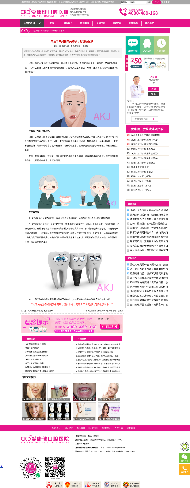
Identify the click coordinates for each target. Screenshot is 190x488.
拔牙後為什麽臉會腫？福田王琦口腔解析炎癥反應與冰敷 (98, 371)
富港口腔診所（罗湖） (141, 190)
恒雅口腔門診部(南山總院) (143, 162)
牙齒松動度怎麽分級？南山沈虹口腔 (149, 295)
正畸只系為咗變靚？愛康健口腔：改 (149, 282)
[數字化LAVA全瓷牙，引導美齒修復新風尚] (84, 411)
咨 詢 (153, 89)
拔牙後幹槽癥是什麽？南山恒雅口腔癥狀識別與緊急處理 (98, 367)
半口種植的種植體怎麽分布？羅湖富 (149, 300)
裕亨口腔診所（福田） (141, 176)
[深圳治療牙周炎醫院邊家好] (109, 411)
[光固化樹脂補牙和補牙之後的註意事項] (59, 411)
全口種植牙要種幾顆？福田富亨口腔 (149, 304)
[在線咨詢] (133, 45)
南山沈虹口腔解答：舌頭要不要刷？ (149, 228)
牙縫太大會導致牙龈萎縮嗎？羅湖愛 (149, 210)
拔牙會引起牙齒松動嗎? (34, 363)
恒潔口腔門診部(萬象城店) (143, 149)
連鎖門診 (117, 23)
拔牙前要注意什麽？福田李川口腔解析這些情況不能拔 (97, 356)
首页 (46, 31)
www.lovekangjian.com (115, 448)
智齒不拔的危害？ (32, 348)
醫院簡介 (68, 23)
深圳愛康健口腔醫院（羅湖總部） (146, 135)
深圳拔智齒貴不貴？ (33, 359)
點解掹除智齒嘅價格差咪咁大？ (37, 367)
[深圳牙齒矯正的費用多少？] (84, 391)
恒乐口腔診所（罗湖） (141, 185)
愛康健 (77, 46)
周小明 (154, 77)
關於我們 (69, 428)
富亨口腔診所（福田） (141, 181)
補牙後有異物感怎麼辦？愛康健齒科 (149, 278)
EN (157, 2)
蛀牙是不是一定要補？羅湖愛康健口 (149, 241)
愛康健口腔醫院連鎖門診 (147, 129)
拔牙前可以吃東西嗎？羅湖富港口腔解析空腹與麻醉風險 (98, 360)
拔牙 (60, 31)
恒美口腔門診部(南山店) (142, 172)
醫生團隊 (84, 23)
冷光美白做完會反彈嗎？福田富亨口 (149, 246)
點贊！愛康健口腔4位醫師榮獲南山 (148, 223)
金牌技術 (100, 23)
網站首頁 (56, 428)
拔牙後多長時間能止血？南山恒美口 (149, 232)
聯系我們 (149, 23)
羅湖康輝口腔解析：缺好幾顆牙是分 (149, 214)
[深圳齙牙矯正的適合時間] (34, 411)
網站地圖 (131, 428)
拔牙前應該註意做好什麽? (35, 344)
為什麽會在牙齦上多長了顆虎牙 (40, 311)
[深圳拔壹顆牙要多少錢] (34, 391)
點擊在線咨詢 (141, 119)
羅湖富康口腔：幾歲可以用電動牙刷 (149, 273)
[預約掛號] (161, 45)
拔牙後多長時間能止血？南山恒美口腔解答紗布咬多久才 (98, 344)
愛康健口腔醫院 (44, 13)
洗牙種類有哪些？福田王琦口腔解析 (149, 287)
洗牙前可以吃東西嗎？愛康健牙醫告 (149, 269)
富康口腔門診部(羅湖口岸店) (144, 139)
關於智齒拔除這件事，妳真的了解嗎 (39, 371)
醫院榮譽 (106, 428)
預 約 (153, 94)
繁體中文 (165, 2)
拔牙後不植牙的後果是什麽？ (37, 352)
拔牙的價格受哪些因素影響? (36, 356)
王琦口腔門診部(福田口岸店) (144, 158)
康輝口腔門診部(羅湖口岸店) (144, 144)
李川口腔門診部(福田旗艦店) (144, 153)
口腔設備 (118, 428)
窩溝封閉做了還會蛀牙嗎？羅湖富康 (149, 219)
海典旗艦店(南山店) (140, 167)
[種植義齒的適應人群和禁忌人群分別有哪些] (59, 391)
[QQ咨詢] (147, 45)
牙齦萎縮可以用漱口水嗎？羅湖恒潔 (149, 291)
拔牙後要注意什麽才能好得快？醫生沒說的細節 (94, 352)
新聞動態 (133, 23)
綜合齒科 (53, 31)
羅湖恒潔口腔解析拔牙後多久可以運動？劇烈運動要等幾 (98, 348)
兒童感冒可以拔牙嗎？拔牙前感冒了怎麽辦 (106, 311)
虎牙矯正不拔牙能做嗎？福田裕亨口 (149, 250)
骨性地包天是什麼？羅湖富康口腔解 (149, 264)
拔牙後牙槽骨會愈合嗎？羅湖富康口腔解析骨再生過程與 (98, 364)
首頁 (52, 23)
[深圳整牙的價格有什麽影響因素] (109, 391)
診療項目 (29, 23)
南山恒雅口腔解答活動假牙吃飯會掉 (149, 237)
